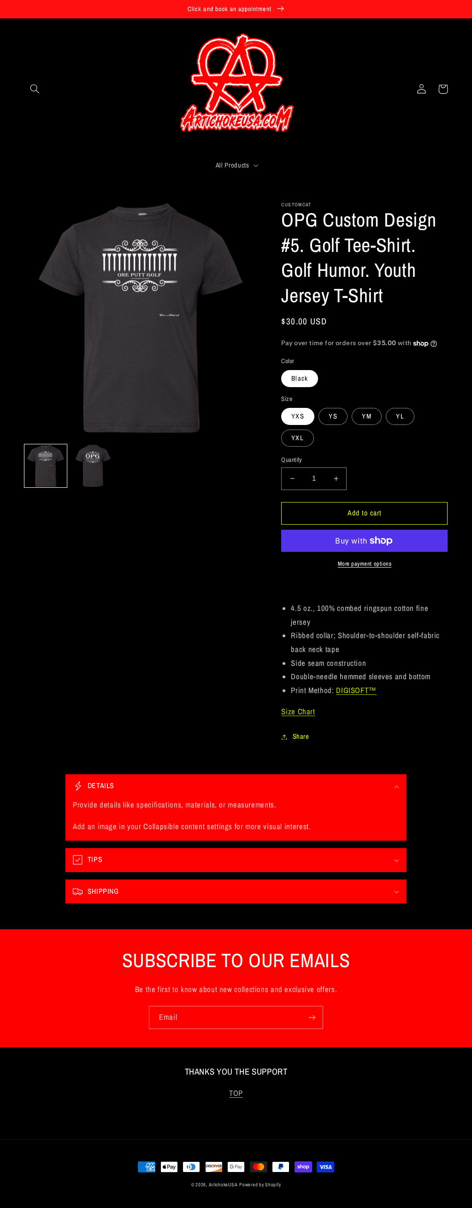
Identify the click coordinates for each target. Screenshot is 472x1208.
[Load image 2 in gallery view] (93, 465)
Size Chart (298, 711)
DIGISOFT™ (356, 690)
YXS (297, 416)
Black (299, 378)
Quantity (291, 459)
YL (400, 416)
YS (333, 416)
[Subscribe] (312, 1017)
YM (366, 416)
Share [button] (301, 736)
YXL (297, 438)
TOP (236, 1093)
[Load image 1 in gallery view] (45, 465)
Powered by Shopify (260, 1184)
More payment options (365, 564)
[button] (35, 89)
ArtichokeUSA (223, 1184)
